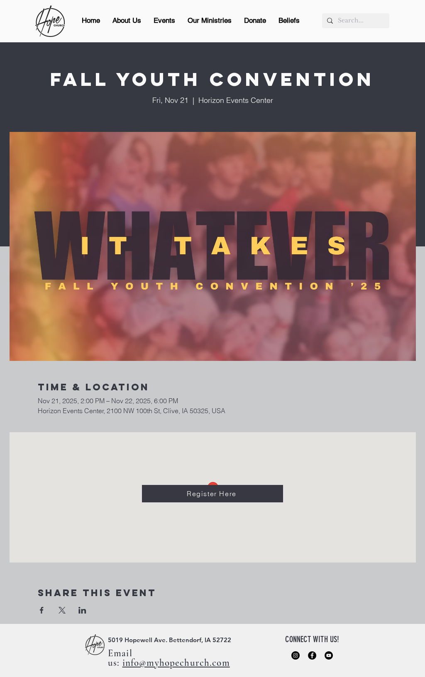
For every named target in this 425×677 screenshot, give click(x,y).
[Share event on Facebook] (42, 610)
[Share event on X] (62, 610)
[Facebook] (312, 655)
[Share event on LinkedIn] (82, 610)
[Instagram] (295, 655)
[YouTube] (329, 655)
